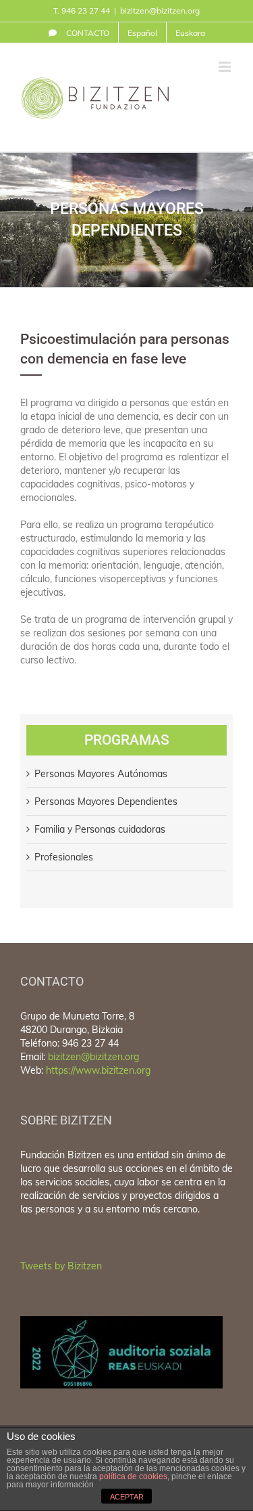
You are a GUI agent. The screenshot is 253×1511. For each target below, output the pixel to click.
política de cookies (133, 1476)
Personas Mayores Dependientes (105, 801)
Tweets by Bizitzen (61, 1266)
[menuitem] (79, 32)
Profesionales (63, 857)
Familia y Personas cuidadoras (99, 829)
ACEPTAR (127, 1497)
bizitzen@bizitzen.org (160, 10)
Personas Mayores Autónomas (100, 774)
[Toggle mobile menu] (226, 67)
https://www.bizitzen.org (98, 1070)
